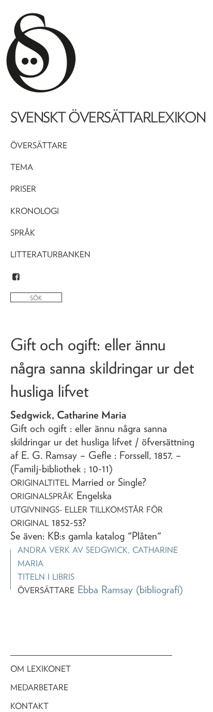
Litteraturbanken (50, 254)
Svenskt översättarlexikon (108, 117)
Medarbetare (39, 687)
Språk (22, 233)
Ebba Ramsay (105, 589)
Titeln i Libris (46, 577)
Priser (23, 189)
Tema (21, 167)
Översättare (38, 145)
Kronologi (34, 211)
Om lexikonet (40, 669)
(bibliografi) (159, 589)
